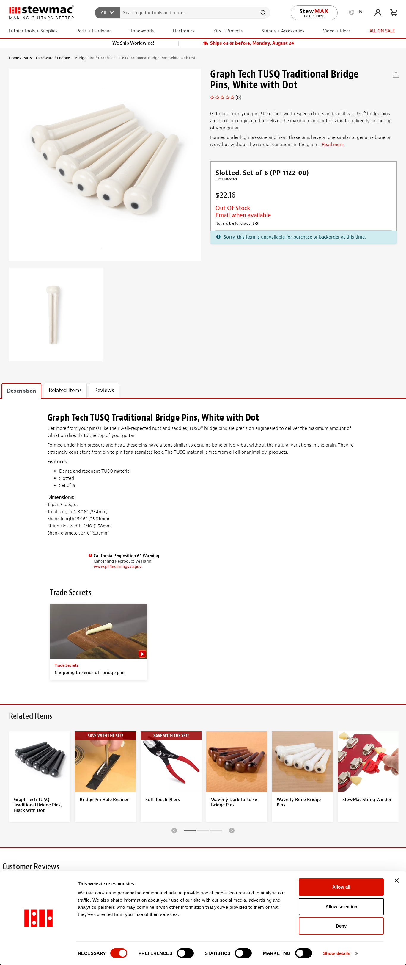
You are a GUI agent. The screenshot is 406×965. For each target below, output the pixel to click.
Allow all (341, 886)
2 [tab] (203, 831)
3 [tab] (216, 831)
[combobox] (182, 12)
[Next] (232, 830)
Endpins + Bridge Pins (76, 57)
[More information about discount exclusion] (257, 223)
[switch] (185, 953)
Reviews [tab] (104, 390)
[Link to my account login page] (377, 12)
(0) (238, 98)
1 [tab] (190, 831)
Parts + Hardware (38, 57)
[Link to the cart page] (393, 12)
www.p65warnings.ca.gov (118, 566)
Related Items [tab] (65, 390)
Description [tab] (21, 391)
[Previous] (174, 830)
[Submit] (263, 12)
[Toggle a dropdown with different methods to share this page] (395, 74)
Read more (333, 145)
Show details (336, 953)
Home (14, 57)
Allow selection (341, 906)
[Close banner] (397, 880)
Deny (341, 925)
